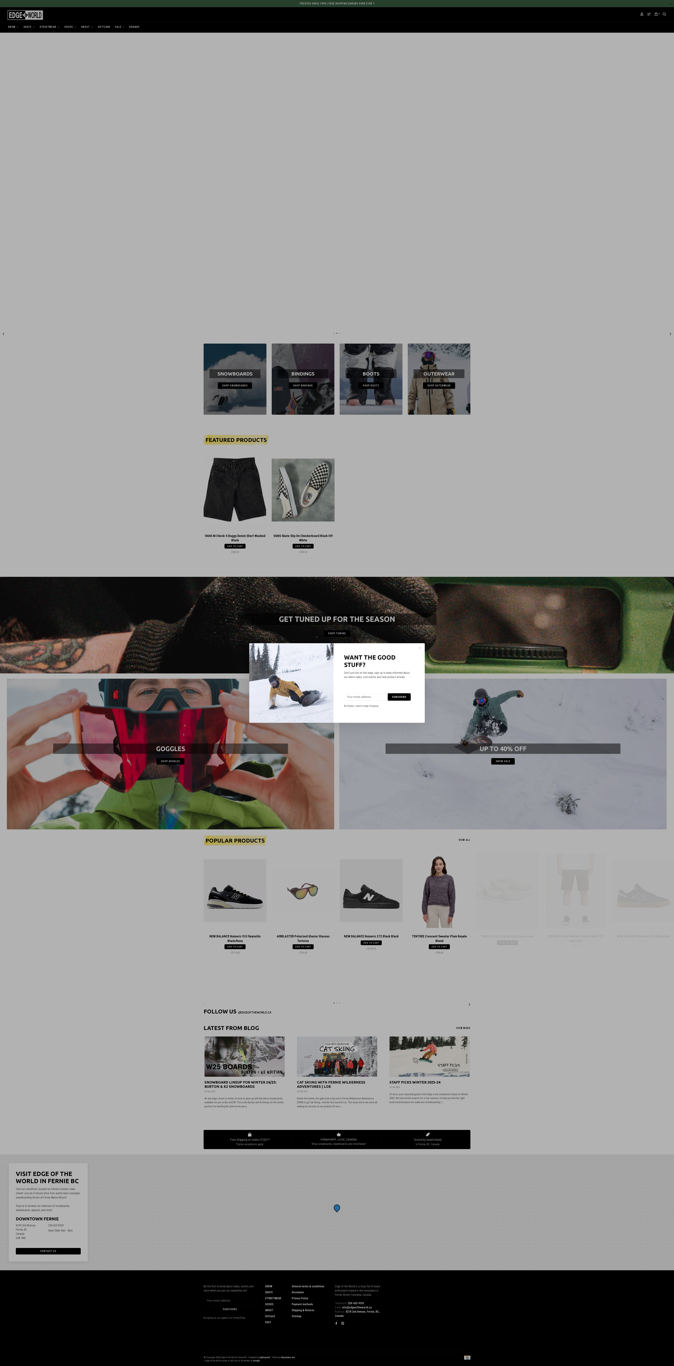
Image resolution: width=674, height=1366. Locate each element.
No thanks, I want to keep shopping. (361, 706)
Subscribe (399, 697)
